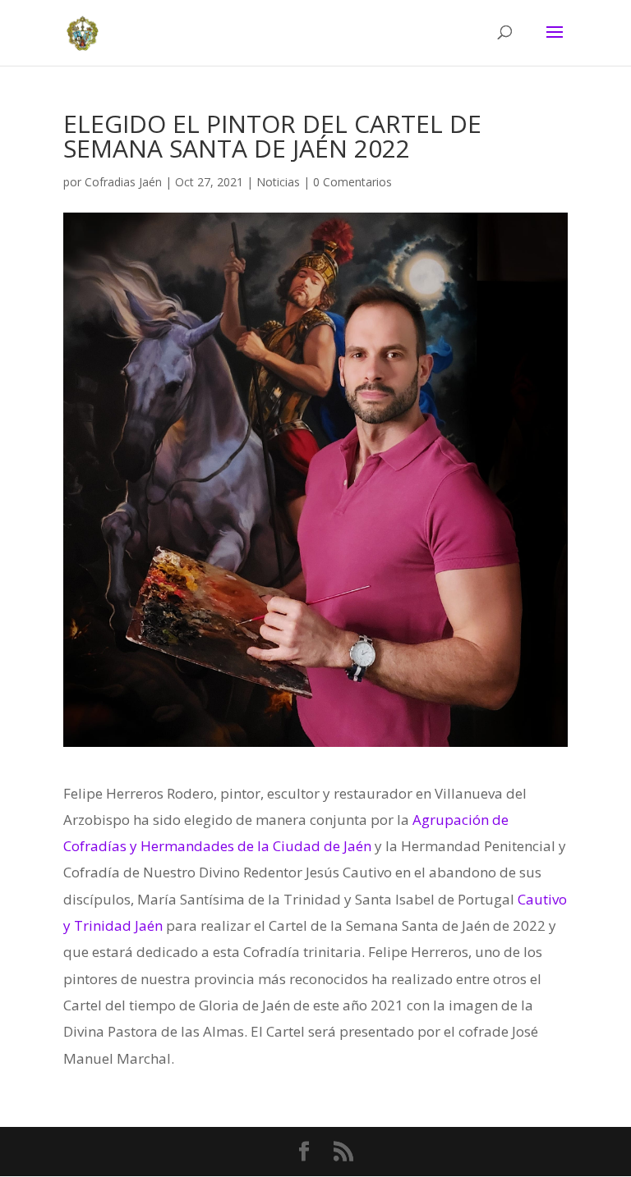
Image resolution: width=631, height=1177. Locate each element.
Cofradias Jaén (123, 182)
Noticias (278, 182)
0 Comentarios (352, 182)
